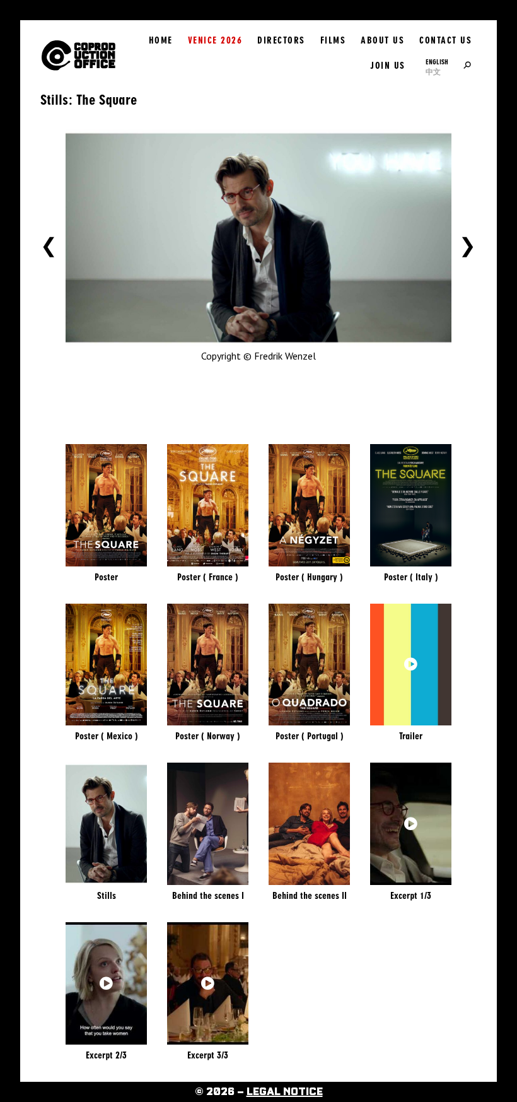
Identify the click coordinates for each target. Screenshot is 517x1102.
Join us (387, 65)
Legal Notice (285, 1092)
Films (333, 40)
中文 (433, 72)
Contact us (445, 40)
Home (161, 40)
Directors (281, 40)
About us (382, 40)
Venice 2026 (215, 40)
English (437, 62)
